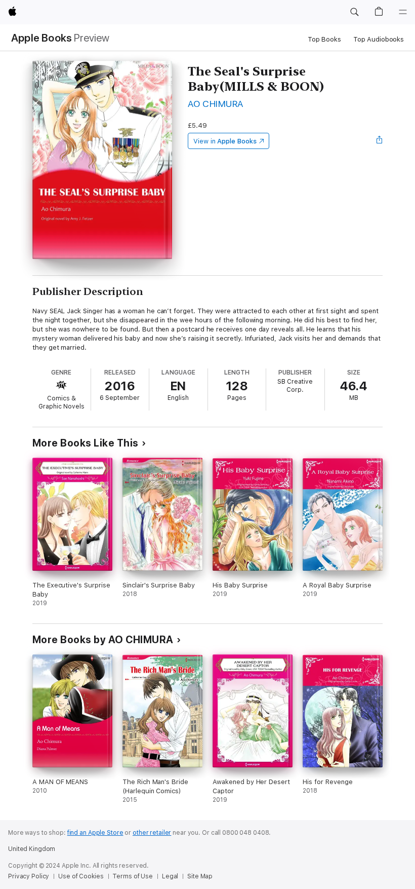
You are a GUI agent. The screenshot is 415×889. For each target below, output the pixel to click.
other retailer (152, 832)
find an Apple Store (95, 832)
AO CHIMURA (215, 103)
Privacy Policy (28, 876)
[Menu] (403, 12)
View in (225, 141)
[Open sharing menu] (379, 141)
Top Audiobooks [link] (378, 39)
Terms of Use (132, 876)
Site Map (200, 876)
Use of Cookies (80, 876)
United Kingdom (31, 849)
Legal (170, 876)
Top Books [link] (324, 39)
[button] (354, 12)
